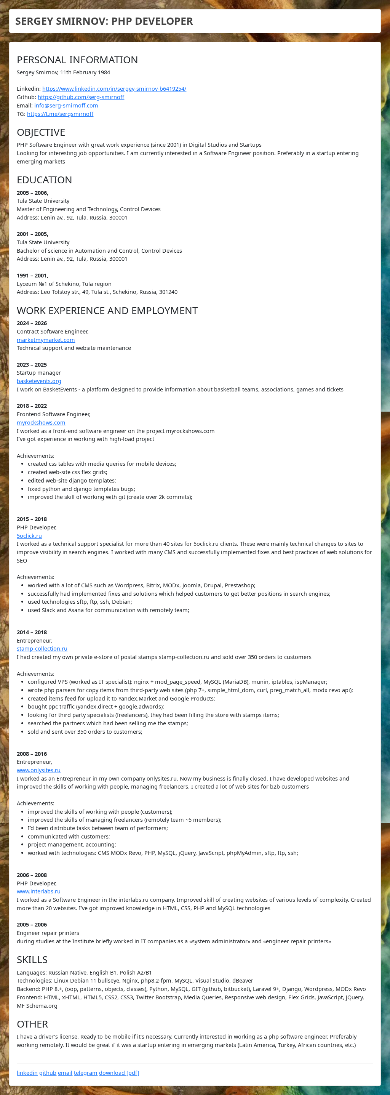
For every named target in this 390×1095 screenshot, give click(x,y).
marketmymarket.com (46, 339)
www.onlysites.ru (39, 770)
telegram (86, 1072)
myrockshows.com (41, 422)
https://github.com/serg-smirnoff (81, 97)
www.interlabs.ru (39, 891)
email (65, 1072)
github (47, 1072)
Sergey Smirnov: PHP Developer (104, 21)
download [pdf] (119, 1072)
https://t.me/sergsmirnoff (60, 113)
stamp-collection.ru (42, 648)
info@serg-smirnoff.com (66, 105)
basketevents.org (39, 381)
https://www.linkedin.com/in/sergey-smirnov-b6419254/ (114, 88)
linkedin (27, 1072)
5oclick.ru (29, 535)
